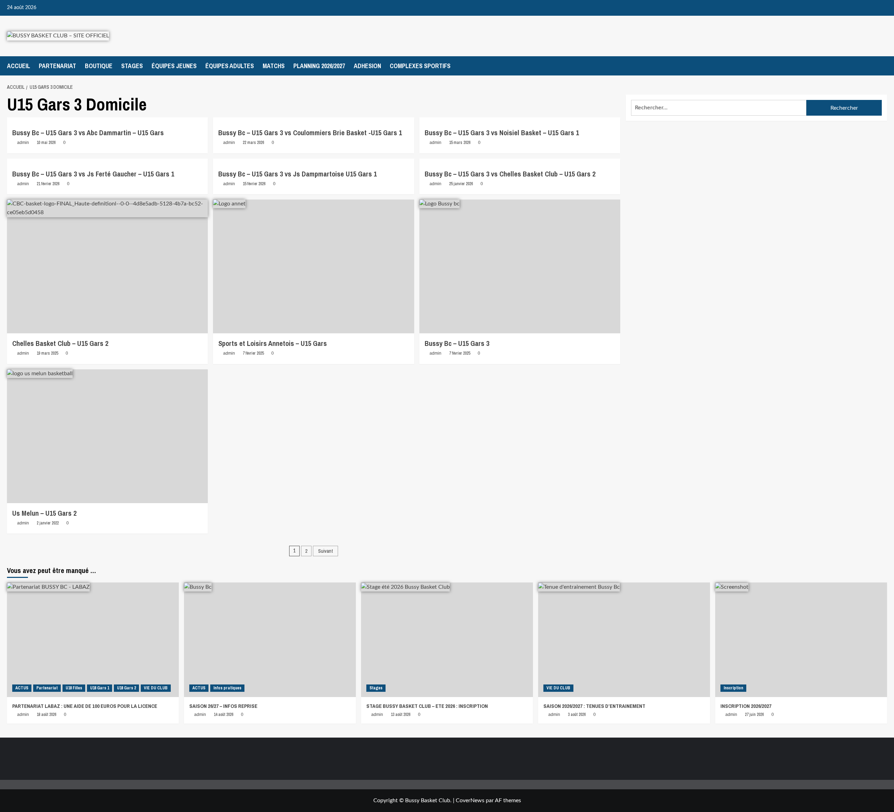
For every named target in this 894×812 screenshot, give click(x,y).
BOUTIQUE (98, 65)
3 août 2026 (577, 714)
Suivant (325, 551)
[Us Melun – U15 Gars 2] (107, 436)
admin (23, 142)
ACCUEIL (18, 65)
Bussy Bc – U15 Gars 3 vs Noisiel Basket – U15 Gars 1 (502, 132)
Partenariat (47, 688)
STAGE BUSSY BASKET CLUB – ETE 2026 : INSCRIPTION (427, 706)
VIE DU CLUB (156, 688)
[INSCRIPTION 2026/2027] (801, 639)
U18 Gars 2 (126, 688)
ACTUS (21, 688)
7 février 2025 (253, 353)
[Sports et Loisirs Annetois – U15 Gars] (313, 267)
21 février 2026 (48, 184)
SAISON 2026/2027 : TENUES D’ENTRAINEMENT (594, 706)
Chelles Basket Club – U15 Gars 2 (60, 343)
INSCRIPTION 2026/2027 (745, 706)
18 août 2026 (46, 714)
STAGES (132, 65)
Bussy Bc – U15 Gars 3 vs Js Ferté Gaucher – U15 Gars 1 (93, 174)
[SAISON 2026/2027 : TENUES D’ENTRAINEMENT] (624, 639)
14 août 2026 (223, 714)
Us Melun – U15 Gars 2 (44, 513)
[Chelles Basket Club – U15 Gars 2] (107, 267)
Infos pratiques (227, 688)
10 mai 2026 (46, 142)
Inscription (733, 688)
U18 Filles (74, 688)
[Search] (882, 66)
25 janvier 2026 (461, 184)
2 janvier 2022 (48, 523)
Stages (375, 688)
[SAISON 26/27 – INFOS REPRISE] (270, 639)
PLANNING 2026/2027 (319, 65)
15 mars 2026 (459, 142)
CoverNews (470, 800)
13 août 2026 (400, 714)
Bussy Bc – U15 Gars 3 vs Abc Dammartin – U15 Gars (88, 132)
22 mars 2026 (253, 142)
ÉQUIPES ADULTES (229, 65)
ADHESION (367, 65)
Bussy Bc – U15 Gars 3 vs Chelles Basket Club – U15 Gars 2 (510, 174)
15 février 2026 (254, 184)
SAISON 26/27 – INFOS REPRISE (223, 706)
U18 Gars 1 (99, 688)
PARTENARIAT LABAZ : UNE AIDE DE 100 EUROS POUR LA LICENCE (84, 706)
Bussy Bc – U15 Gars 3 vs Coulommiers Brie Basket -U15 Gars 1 (310, 132)
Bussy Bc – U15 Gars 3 (457, 343)
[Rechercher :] (719, 108)
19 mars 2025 (47, 353)
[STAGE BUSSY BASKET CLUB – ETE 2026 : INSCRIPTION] (447, 639)
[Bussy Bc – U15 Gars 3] (519, 267)
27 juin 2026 (754, 714)
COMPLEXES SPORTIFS (420, 65)
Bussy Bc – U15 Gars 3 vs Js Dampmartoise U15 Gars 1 (297, 174)
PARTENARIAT (57, 65)
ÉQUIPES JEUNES (174, 65)
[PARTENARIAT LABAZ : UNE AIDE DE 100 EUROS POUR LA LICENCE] (93, 639)
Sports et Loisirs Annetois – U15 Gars (272, 343)
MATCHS (274, 65)
